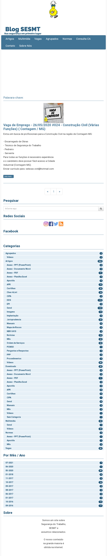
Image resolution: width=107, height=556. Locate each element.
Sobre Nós (25, 45)
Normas (67, 38)
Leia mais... (8, 176)
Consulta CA (83, 38)
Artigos (10, 38)
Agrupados (52, 38)
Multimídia (24, 38)
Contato (10, 45)
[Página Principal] (53, 9)
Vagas (38, 38)
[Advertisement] (53, 71)
